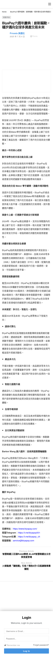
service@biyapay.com (23, 540)
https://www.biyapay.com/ (25, 528)
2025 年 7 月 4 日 (17, 36)
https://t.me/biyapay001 (29, 532)
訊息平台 (6, 17)
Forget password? (41, 645)
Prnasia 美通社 (17, 33)
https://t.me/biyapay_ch (29, 536)
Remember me (13, 645)
